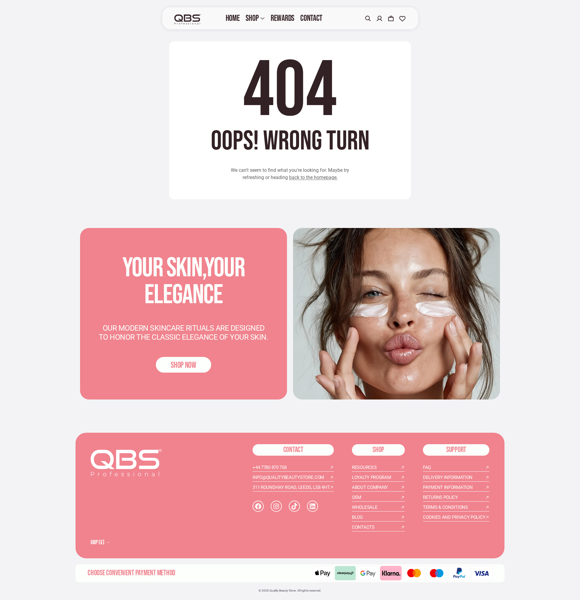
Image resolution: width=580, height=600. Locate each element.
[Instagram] (276, 506)
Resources (364, 467)
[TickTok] (294, 506)
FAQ (427, 467)
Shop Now (183, 365)
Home (233, 18)
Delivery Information (447, 477)
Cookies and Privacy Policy (454, 517)
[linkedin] (312, 506)
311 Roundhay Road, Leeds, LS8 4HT (291, 487)
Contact (311, 18)
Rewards (282, 18)
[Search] (368, 18)
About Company (370, 487)
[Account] (379, 18)
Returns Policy (440, 497)
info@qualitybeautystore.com (288, 477)
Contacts (363, 527)
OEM (356, 497)
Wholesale (364, 507)
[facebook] (258, 506)
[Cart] (391, 18)
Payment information (447, 487)
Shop (252, 18)
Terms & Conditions (445, 507)
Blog (357, 517)
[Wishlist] (402, 18)
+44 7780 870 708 (269, 467)
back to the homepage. (313, 177)
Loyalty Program (371, 477)
